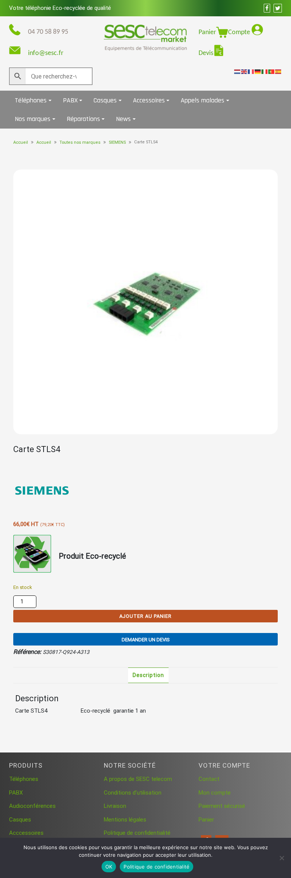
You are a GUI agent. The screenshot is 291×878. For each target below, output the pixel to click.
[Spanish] (278, 71)
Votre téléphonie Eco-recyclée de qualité (60, 8)
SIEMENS (117, 142)
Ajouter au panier (145, 616)
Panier (207, 32)
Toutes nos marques (79, 142)
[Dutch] (237, 71)
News (123, 119)
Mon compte (215, 792)
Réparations (83, 119)
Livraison (115, 806)
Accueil (20, 142)
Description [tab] (148, 675)
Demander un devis (146, 639)
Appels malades (202, 100)
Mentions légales (125, 819)
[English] (244, 71)
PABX (70, 100)
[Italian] (264, 71)
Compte (240, 32)
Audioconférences (32, 806)
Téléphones (31, 100)
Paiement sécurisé (222, 806)
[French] (251, 71)
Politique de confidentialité (137, 832)
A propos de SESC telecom (138, 779)
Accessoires (149, 100)
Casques (105, 100)
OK (109, 867)
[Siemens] (41, 490)
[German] (258, 71)
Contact (209, 779)
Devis (206, 53)
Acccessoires (26, 832)
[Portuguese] (271, 71)
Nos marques (32, 119)
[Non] (281, 858)
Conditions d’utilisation (132, 792)
